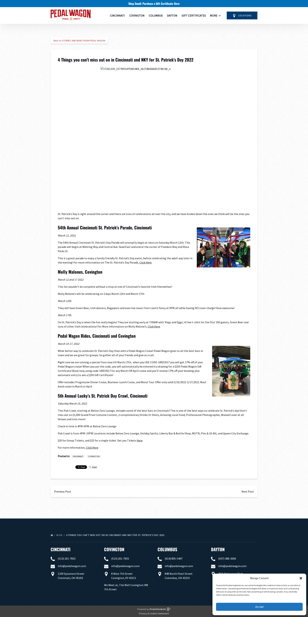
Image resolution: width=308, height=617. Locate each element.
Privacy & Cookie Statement (154, 613)
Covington (137, 15)
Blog (60, 535)
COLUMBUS (167, 549)
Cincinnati (117, 15)
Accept (259, 606)
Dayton (172, 15)
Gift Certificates (194, 15)
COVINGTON (114, 549)
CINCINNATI (60, 549)
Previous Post (62, 491)
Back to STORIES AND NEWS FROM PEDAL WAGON (79, 40)
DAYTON (218, 549)
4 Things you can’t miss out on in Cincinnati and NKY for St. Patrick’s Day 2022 (115, 535)
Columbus (156, 15)
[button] (301, 578)
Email (94, 467)
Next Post (248, 491)
